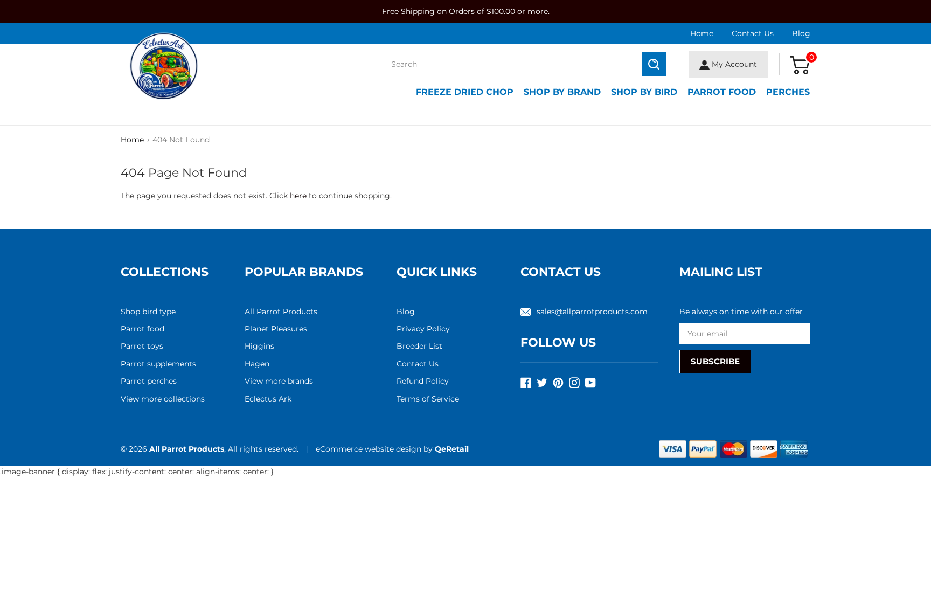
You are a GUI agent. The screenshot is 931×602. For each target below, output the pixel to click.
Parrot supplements (158, 364)
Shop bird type (148, 311)
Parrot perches (149, 381)
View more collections (163, 399)
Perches (788, 92)
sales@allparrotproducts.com (592, 311)
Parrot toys (142, 346)
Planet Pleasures (276, 329)
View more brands (279, 381)
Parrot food (142, 329)
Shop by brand (562, 92)
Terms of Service (428, 399)
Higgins (259, 346)
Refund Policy (423, 381)
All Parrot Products (281, 311)
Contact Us (753, 33)
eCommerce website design (369, 449)
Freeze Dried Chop (464, 92)
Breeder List (419, 346)
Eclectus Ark (268, 399)
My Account (733, 64)
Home (701, 33)
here (298, 195)
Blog (801, 33)
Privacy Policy (423, 329)
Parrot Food (721, 92)
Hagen (257, 364)
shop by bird (644, 92)
